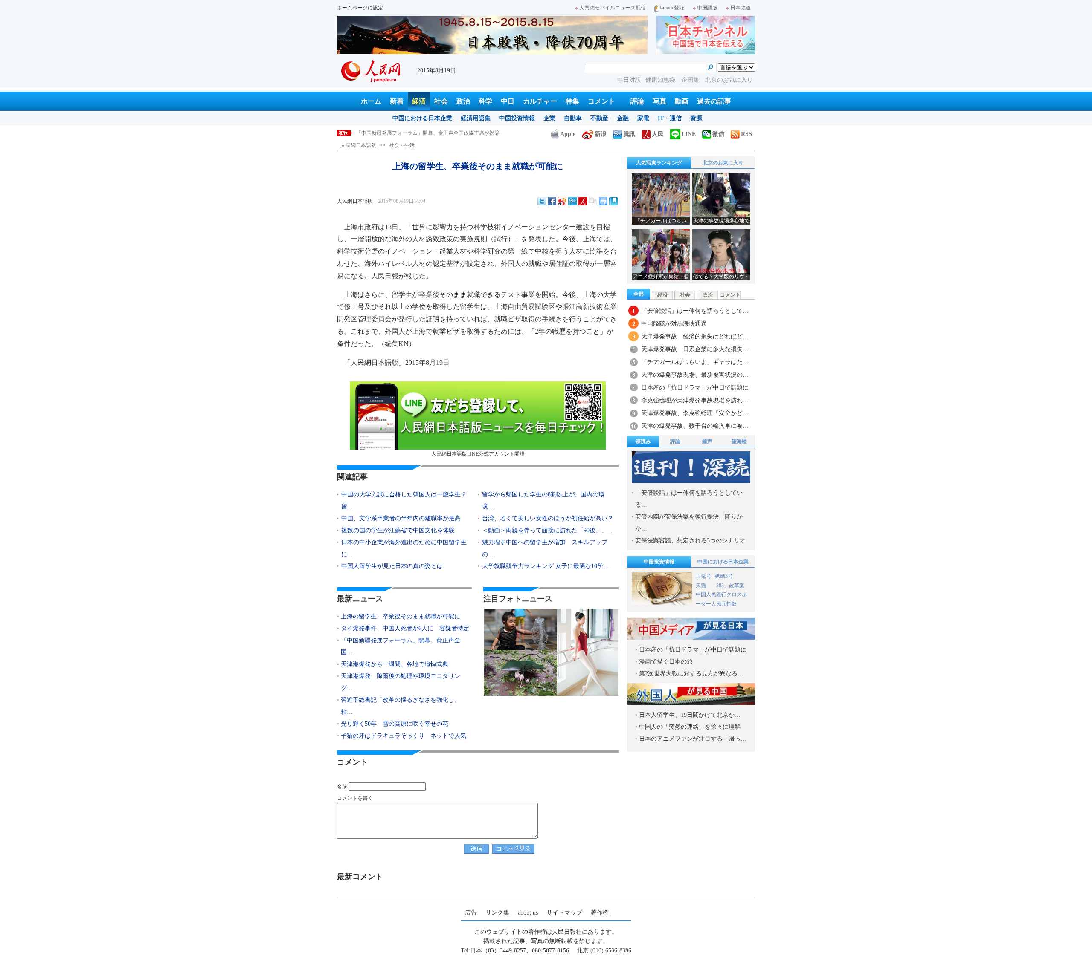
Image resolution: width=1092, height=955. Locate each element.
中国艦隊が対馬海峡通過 (674, 323)
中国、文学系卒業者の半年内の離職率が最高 (401, 518)
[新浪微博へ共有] (562, 201)
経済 (419, 101)
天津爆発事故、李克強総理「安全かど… (695, 413)
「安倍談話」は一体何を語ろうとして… (695, 311)
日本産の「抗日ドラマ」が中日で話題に (695, 387)
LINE (689, 134)
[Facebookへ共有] (552, 201)
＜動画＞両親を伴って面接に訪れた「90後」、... (547, 530)
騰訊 (629, 134)
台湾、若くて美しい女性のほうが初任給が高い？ (547, 518)
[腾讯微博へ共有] (572, 201)
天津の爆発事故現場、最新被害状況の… (695, 375)
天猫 (701, 586)
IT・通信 (670, 118)
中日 (507, 101)
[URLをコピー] (593, 201)
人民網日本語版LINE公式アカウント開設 (478, 454)
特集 (572, 101)
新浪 (601, 134)
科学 (485, 101)
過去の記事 (714, 101)
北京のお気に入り (729, 80)
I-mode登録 (671, 8)
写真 (659, 101)
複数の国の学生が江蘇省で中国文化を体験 (398, 530)
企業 (549, 118)
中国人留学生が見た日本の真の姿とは (392, 566)
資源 (696, 118)
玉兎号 (703, 576)
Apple (567, 134)
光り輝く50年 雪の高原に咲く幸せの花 (397, 724)
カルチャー (540, 101)
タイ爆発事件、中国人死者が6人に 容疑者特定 (405, 628)
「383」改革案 (727, 586)
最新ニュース (360, 598)
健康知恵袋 (661, 80)
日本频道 (740, 8)
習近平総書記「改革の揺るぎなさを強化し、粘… (400, 706)
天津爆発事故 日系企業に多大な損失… (695, 349)
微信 (718, 134)
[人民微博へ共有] (582, 201)
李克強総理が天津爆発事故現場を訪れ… (695, 400)
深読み (643, 441)
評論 (637, 101)
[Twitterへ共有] (541, 201)
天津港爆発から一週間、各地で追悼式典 (402, 133)
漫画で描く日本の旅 (666, 661)
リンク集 (497, 912)
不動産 (599, 118)
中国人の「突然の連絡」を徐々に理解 (690, 727)
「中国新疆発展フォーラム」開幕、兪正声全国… (400, 646)
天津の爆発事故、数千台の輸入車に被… (695, 426)
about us (528, 912)
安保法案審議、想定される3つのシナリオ (690, 540)
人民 (658, 134)
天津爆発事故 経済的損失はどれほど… (695, 336)
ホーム (371, 101)
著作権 (600, 912)
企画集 (691, 80)
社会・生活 (402, 145)
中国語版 (707, 8)
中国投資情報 (517, 118)
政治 (463, 101)
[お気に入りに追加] (613, 201)
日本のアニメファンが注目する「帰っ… (692, 739)
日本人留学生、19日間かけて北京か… (690, 715)
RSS (746, 134)
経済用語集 (476, 118)
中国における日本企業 (422, 118)
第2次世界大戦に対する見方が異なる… (691, 673)
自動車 (573, 118)
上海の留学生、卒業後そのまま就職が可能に (400, 616)
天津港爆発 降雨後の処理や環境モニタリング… (400, 682)
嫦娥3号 (724, 576)
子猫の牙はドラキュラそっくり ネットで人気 (403, 736)
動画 (681, 101)
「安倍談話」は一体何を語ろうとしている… (689, 499)
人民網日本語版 (358, 145)
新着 (397, 101)
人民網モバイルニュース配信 (612, 8)
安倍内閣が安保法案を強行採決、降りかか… (689, 523)
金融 (623, 118)
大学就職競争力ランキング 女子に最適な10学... (545, 566)
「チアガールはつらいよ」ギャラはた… (695, 362)
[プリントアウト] (603, 201)
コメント (601, 101)
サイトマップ (564, 912)
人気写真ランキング (659, 163)
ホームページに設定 (360, 8)
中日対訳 (629, 80)
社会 (441, 101)
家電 (643, 118)
